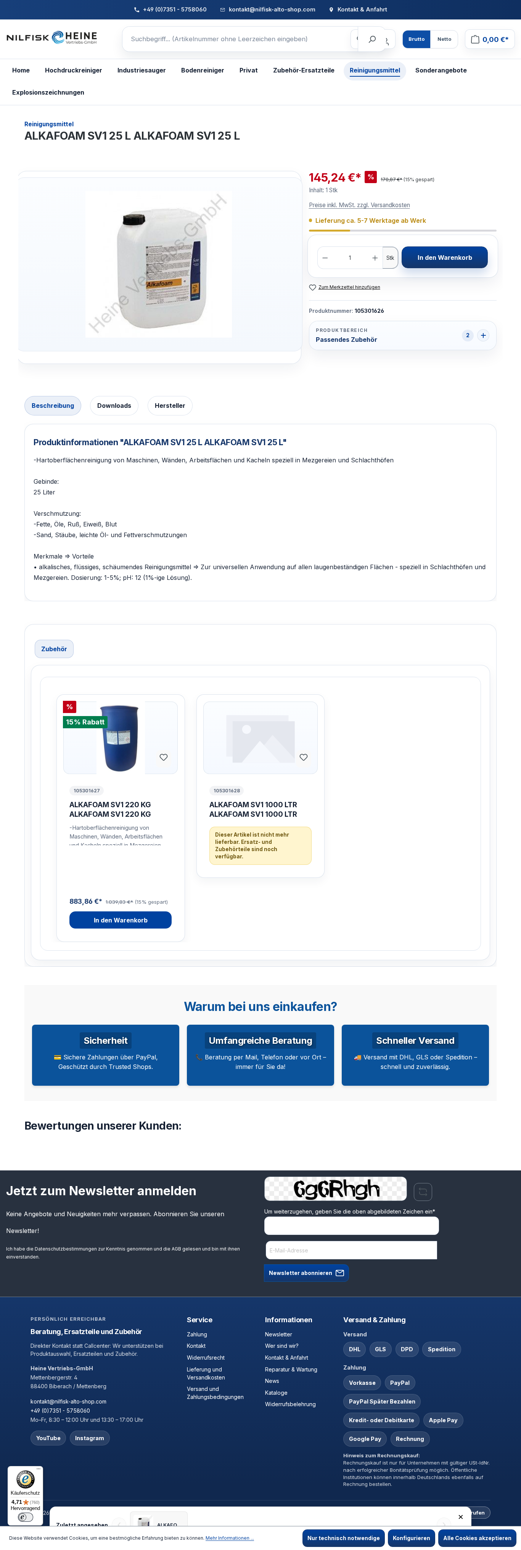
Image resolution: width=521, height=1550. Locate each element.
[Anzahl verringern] (325, 258)
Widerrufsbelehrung (290, 1404)
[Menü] (38, 1470)
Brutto (416, 39)
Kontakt (196, 1345)
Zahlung (197, 1334)
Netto (444, 39)
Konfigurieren (411, 1538)
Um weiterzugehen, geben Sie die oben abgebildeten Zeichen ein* (349, 1211)
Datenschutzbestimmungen (66, 1249)
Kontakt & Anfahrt (286, 1357)
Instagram (89, 1438)
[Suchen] (372, 39)
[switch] (25, 1517)
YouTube (48, 1438)
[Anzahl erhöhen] (375, 258)
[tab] (52, 405)
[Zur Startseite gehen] (52, 38)
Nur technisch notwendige (343, 1538)
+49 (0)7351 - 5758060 (60, 1410)
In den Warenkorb (445, 257)
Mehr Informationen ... (230, 1538)
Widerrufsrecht (206, 1357)
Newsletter (278, 1334)
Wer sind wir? (282, 1345)
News (272, 1381)
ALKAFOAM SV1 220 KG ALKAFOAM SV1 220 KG (110, 809)
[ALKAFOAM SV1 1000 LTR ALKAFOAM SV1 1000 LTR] (260, 738)
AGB (176, 1249)
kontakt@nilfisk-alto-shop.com (68, 1401)
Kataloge (276, 1392)
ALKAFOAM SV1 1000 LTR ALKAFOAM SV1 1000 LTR (253, 809)
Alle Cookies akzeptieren (477, 1538)
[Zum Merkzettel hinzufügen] (163, 759)
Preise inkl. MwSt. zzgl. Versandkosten (359, 205)
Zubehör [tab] (54, 649)
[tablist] (260, 406)
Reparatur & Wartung (291, 1369)
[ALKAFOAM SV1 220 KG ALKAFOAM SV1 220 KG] (120, 738)
